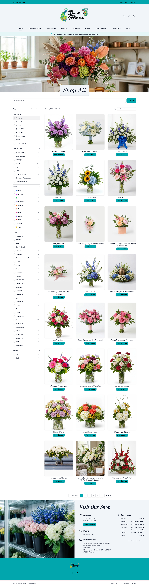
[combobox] (126, 108)
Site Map (133, 584)
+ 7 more (91, 552)
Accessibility (125, 584)
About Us (123, 2)
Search (132, 100)
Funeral (87, 29)
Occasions (115, 29)
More (128, 29)
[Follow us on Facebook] (76, 573)
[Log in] (129, 16)
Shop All (20, 29)
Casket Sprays (101, 29)
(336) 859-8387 (19, 2)
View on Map (90, 525)
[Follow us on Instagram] (72, 573)
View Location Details (135, 541)
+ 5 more (97, 545)
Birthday (64, 29)
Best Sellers (51, 29)
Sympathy (76, 29)
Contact (132, 2)
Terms (112, 584)
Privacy (118, 584)
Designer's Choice (35, 29)
